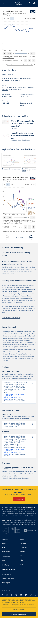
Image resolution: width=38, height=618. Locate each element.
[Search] (30, 3)
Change (30, 184)
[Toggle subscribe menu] (34, 3)
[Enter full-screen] (33, 60)
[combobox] (30, 3)
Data (3, 547)
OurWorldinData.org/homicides (10, 60)
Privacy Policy (16, 605)
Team (21, 556)
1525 (9, 217)
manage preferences (28, 605)
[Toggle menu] (4, 3)
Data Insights (6, 551)
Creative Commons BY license (12, 354)
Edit (30, 18)
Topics (3, 543)
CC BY (20, 60)
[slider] (13, 53)
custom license (6, 520)
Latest (3, 561)
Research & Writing (8, 578)
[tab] (4, 18)
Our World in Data (19, 3)
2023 (33, 53)
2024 (33, 217)
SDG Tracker (5, 565)
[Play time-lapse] (4, 53)
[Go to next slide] (31, 237)
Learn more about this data (14, 223)
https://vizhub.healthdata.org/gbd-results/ (16, 478)
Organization (24, 547)
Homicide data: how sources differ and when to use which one (20, 64)
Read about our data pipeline (11, 317)
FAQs (23, 524)
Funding (22, 551)
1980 (9, 53)
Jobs (21, 560)
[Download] (25, 60)
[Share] (29, 60)
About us (23, 543)
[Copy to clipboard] (30, 383)
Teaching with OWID (8, 569)
